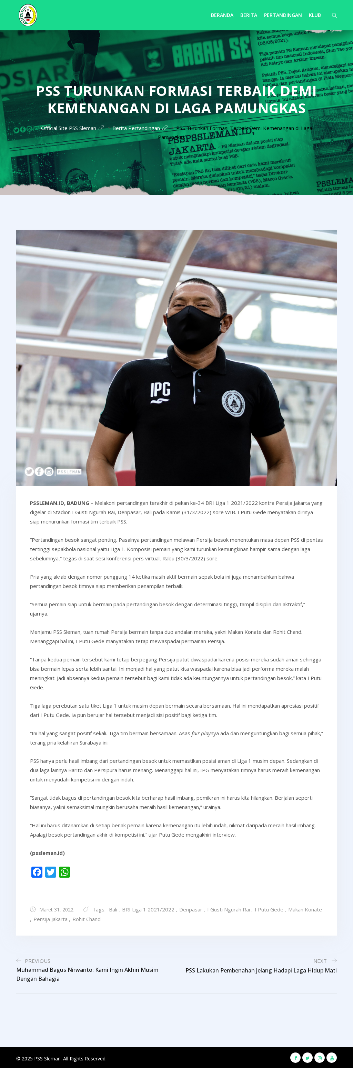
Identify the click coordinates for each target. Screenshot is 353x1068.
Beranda (222, 15)
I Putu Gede (269, 909)
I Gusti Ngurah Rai (228, 909)
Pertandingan (283, 15)
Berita (248, 15)
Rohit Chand (86, 919)
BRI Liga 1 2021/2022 (148, 909)
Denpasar (190, 909)
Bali (113, 909)
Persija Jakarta (50, 919)
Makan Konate (305, 909)
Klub (315, 15)
